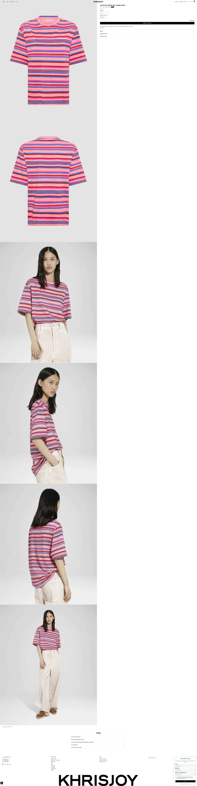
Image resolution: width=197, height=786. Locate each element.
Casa (3, 726)
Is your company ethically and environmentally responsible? (82, 742)
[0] (193, 1)
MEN (7, 1)
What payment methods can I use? (77, 739)
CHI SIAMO (53, 767)
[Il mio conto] (190, 1)
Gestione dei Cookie (102, 761)
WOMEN (4, 1)
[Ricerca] (192, 1)
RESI (52, 763)
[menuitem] (4, 2)
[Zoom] (95, 119)
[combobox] (185, 774)
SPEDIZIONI (53, 761)
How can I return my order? (76, 747)
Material (101, 31)
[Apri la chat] (2, 783)
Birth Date (177, 768)
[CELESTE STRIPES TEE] (101, 17)
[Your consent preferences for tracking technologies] (1, 589)
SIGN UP (185, 781)
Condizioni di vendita (102, 758)
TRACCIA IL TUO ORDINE (55, 760)
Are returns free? (74, 744)
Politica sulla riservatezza (103, 760)
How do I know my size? (75, 736)
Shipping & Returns (103, 33)
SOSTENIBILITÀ (53, 768)
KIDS (17, 1)
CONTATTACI (53, 765)
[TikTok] (11, 764)
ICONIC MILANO (12, 1)
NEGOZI (52, 770)
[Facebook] (4, 764)
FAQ (51, 764)
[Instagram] (6, 764)
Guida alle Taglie (53, 758)
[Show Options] (194, 774)
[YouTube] (8, 764)
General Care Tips (103, 36)
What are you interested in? (180, 772)
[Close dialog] (195, 757)
